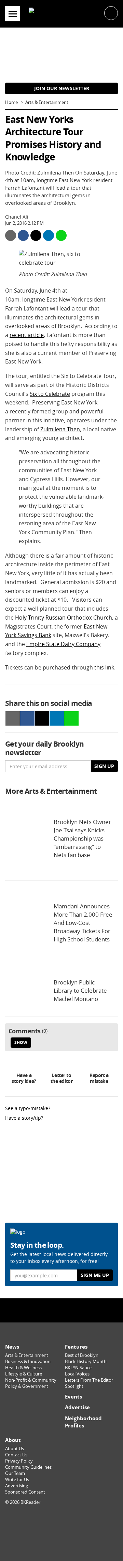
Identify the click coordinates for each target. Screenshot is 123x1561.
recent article (27, 335)
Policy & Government (26, 1386)
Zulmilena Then (60, 429)
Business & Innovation (28, 1361)
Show (20, 1042)
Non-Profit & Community (30, 1380)
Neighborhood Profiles (83, 1422)
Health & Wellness (23, 1368)
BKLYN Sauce (78, 1368)
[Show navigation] (12, 13)
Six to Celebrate (50, 394)
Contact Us (16, 1455)
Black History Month (86, 1361)
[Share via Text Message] (61, 235)
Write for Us (17, 1480)
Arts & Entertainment (46, 102)
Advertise (77, 1407)
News (12, 1346)
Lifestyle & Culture (23, 1374)
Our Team (15, 1473)
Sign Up (104, 766)
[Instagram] (61, 1310)
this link (104, 667)
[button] (111, 12)
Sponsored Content (25, 1492)
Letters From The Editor (89, 1380)
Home (11, 102)
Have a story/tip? (24, 1118)
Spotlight (74, 1386)
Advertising (16, 1486)
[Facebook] (47, 1310)
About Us (14, 1449)
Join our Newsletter (61, 88)
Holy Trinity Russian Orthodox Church (63, 617)
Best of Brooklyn (81, 1355)
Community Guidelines (28, 1467)
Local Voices (77, 1374)
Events (73, 1396)
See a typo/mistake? (27, 1108)
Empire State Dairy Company (63, 644)
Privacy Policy (19, 1461)
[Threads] (76, 1310)
